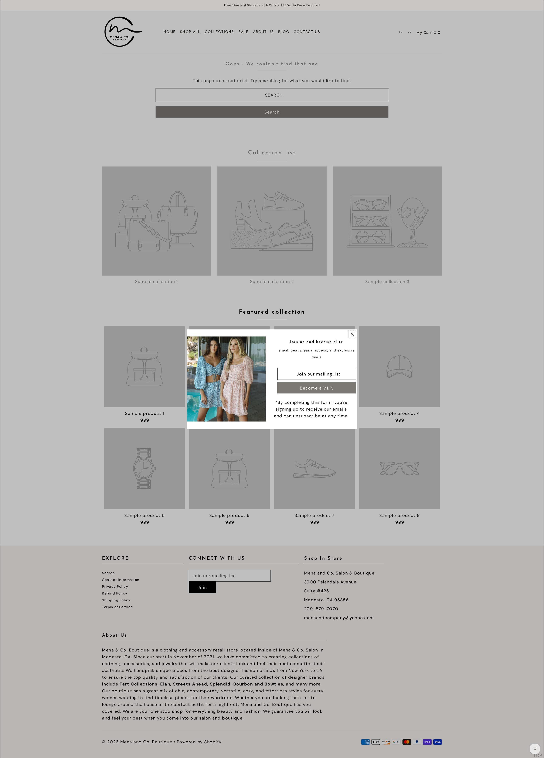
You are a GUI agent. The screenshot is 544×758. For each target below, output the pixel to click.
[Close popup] (352, 334)
